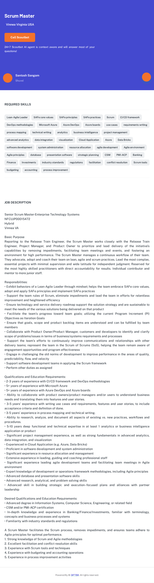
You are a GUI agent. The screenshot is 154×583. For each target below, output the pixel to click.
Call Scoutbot (20, 37)
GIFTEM (75, 575)
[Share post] (146, 77)
